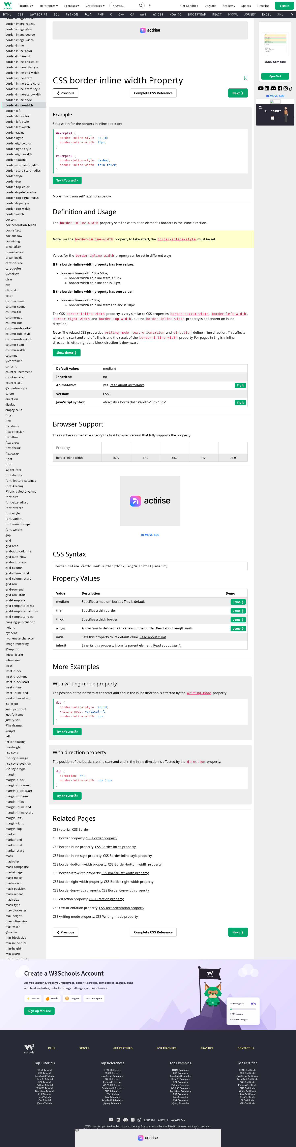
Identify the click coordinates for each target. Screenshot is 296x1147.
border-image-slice (18, 29)
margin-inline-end (18, 807)
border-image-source (20, 34)
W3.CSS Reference (112, 1085)
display (10, 404)
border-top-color (17, 187)
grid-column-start (18, 578)
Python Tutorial (45, 1085)
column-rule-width (18, 339)
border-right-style (18, 149)
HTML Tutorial (44, 1069)
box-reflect (13, 230)
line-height (13, 747)
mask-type (12, 905)
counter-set (13, 383)
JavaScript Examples (180, 1075)
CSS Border (80, 829)
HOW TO (176, 14)
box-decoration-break (20, 225)
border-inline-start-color (22, 83)
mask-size (12, 899)
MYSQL (233, 14)
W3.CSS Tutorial (44, 1088)
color (9, 296)
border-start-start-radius (23, 170)
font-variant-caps (17, 524)
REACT (217, 14)
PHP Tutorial (44, 1094)
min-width (12, 954)
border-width (14, 214)
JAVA (87, 14)
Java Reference (112, 1097)
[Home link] (7, 5)
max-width (12, 927)
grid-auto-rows (15, 562)
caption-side (14, 263)
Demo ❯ (238, 602)
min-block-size (15, 937)
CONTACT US (246, 1048)
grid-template (15, 600)
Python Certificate (247, 1085)
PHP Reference (112, 1091)
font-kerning (14, 486)
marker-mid (13, 845)
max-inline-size (16, 921)
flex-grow (12, 442)
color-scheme (15, 301)
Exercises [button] (71, 6)
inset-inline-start (17, 698)
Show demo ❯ (66, 352)
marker (10, 834)
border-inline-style (18, 100)
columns (11, 355)
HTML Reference (112, 1069)
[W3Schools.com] (29, 1051)
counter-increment (18, 372)
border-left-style (17, 121)
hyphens (11, 633)
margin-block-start (18, 791)
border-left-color (17, 116)
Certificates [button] (94, 6)
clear (8, 279)
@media (11, 932)
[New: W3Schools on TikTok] (291, 89)
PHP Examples (180, 1094)
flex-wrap (12, 453)
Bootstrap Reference (112, 1088)
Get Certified (189, 6)
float (8, 459)
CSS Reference (112, 1072)
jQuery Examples (180, 1103)
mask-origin (13, 883)
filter (9, 415)
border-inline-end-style (21, 67)
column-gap (13, 317)
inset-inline (13, 687)
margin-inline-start (19, 812)
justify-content (16, 709)
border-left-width (17, 127)
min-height (13, 948)
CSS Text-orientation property (121, 908)
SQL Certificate (247, 1082)
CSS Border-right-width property (128, 881)
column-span (14, 345)
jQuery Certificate (248, 1091)
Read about (127, 385)
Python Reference (112, 1082)
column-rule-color (18, 328)
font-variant (14, 519)
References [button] (48, 6)
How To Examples (180, 1079)
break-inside (13, 257)
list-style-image (16, 758)
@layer (10, 731)
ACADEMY (178, 1120)
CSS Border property (101, 838)
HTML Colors (112, 1094)
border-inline (14, 45)
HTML (7, 14)
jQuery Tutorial (44, 1103)
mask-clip (12, 861)
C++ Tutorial (44, 1100)
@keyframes (14, 725)
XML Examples (180, 1100)
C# (132, 14)
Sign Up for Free (39, 1011)
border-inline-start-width (23, 94)
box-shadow (13, 236)
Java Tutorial (44, 1097)
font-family (13, 475)
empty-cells (13, 410)
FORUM (149, 1120)
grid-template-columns (21, 611)
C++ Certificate (247, 1097)
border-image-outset (20, 18)
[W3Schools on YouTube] (261, 89)
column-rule (14, 323)
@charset (12, 274)
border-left (13, 111)
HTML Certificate (247, 1069)
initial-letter (14, 655)
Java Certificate (248, 1094)
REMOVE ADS (150, 535)
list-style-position (18, 763)
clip (7, 285)
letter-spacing (15, 742)
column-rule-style (18, 334)
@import (11, 649)
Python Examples (180, 1085)
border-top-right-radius (22, 198)
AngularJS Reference (112, 1100)
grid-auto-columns (18, 551)
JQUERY (250, 14)
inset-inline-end (16, 693)
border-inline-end (17, 56)
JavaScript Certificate (247, 1075)
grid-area (11, 546)
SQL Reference (112, 1079)
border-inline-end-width (22, 73)
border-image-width (19, 40)
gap (8, 535)
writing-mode (117, 332)
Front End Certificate (247, 1079)
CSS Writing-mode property (117, 916)
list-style (11, 752)
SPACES (84, 1048)
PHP (101, 14)
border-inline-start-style (22, 89)
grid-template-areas (19, 606)
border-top (13, 181)
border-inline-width (19, 105)
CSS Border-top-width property (125, 890)
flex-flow (11, 437)
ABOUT (163, 1120)
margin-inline (15, 801)
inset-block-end (16, 676)
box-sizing (12, 241)
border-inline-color (18, 51)
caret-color (13, 268)
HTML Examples (180, 1069)
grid (8, 540)
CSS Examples (180, 1072)
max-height (13, 916)
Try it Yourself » (67, 180)
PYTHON (72, 14)
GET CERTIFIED (122, 1048)
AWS (143, 14)
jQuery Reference (112, 1103)
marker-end (13, 840)
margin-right (14, 823)
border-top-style (17, 203)
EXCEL (266, 14)
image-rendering (17, 644)
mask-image (14, 872)
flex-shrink (13, 448)
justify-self (13, 720)
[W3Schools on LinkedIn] (266, 89)
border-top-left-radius (20, 192)
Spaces (246, 6)
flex (8, 421)
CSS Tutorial (44, 1072)
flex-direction (14, 432)
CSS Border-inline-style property (127, 855)
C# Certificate (247, 1100)
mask (9, 856)
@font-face (13, 470)
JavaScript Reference (112, 1075)
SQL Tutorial (44, 1082)
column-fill (13, 312)
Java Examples (180, 1097)
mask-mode (13, 878)
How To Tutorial (44, 1079)
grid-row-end (14, 589)
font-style (12, 513)
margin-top (13, 829)
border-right (14, 138)
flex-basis (12, 426)
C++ (121, 14)
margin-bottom (16, 796)
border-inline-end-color (21, 62)
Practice (263, 6)
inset (8, 665)
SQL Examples (180, 1082)
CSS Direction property (106, 899)
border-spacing (16, 160)
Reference (153, 93)
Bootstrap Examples (180, 1091)
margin (10, 774)
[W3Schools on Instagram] (285, 89)
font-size (11, 497)
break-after (13, 247)
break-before (14, 252)
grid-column (14, 568)
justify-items (14, 714)
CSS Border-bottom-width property (134, 864)
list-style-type (15, 769)
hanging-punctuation (20, 622)
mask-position (15, 888)
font (8, 464)
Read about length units (174, 628)
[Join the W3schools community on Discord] (273, 89)
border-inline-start (18, 78)
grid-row (11, 584)
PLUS (51, 1048)
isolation (11, 704)
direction (11, 399)
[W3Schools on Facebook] (279, 89)
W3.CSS (158, 14)
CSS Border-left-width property (125, 873)
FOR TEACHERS (166, 1048)
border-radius (14, 132)
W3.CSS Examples (180, 1088)
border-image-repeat (20, 24)
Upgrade (210, 6)
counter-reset (15, 377)
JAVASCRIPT (39, 14)
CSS (20, 14)
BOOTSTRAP (197, 14)
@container (13, 361)
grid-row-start (15, 595)
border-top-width (17, 209)
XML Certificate (247, 1103)
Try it (240, 385)
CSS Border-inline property (115, 847)
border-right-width (18, 154)
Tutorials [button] (25, 6)
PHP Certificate (247, 1088)
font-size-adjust (16, 502)
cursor (9, 393)
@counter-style (16, 388)
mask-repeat (14, 894)
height (10, 627)
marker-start (14, 850)
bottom (11, 219)
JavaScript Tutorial (44, 1075)
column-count (15, 306)
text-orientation (148, 332)
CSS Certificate (247, 1072)
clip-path (11, 290)
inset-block (13, 671)
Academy (229, 6)
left (7, 736)
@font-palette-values (20, 491)
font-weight (14, 529)
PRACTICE (207, 1048)
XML (280, 14)
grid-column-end (17, 573)
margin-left (13, 818)
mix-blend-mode (17, 959)
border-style (14, 176)
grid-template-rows (19, 617)
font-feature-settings (20, 481)
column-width (15, 350)
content (11, 366)
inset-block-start (17, 682)
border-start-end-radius (22, 165)
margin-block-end (17, 785)
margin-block (14, 780)
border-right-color (18, 143)
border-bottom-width (189, 314)
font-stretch (14, 508)
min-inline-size (16, 943)
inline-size (12, 660)
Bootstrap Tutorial (44, 1091)
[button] (141, 5)
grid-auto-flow (15, 557)
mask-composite (17, 867)
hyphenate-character (20, 638)
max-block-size (16, 910)
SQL (57, 14)
